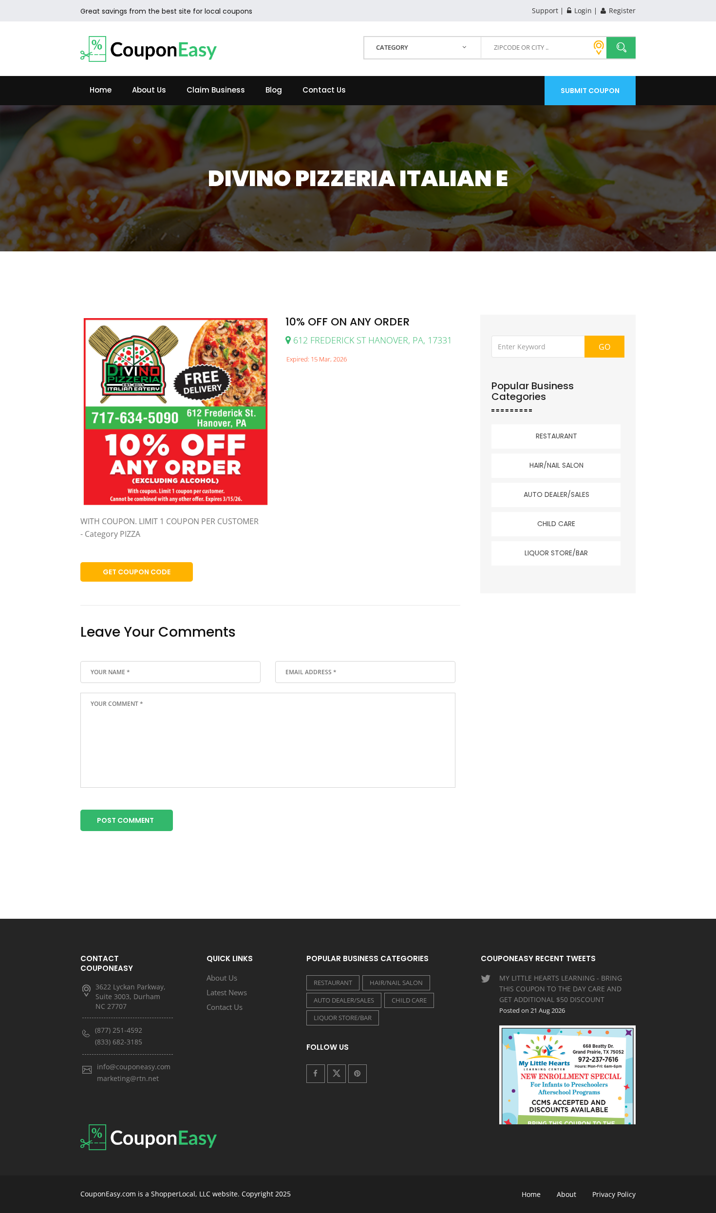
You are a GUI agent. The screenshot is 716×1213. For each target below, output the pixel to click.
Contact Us (324, 90)
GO (604, 346)
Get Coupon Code (136, 572)
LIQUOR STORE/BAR (556, 553)
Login (582, 10)
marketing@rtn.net (128, 1078)
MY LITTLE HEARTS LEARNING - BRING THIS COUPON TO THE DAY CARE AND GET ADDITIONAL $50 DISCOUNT (560, 994)
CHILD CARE (556, 524)
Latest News (227, 992)
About (566, 1194)
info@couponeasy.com (133, 1066)
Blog (273, 90)
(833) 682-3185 (118, 1041)
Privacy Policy (614, 1194)
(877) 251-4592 (118, 1030)
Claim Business (216, 90)
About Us (149, 90)
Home (101, 90)
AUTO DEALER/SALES (556, 494)
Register (621, 10)
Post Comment (125, 820)
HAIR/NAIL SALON (556, 465)
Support (545, 10)
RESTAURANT (556, 436)
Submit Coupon (590, 90)
